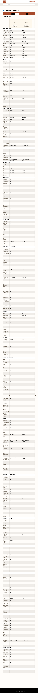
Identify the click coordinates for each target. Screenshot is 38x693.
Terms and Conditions (16, 691)
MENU (4, 1)
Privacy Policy (23, 691)
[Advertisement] (19, 681)
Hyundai (6, 6)
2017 (17, 6)
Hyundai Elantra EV (12, 6)
